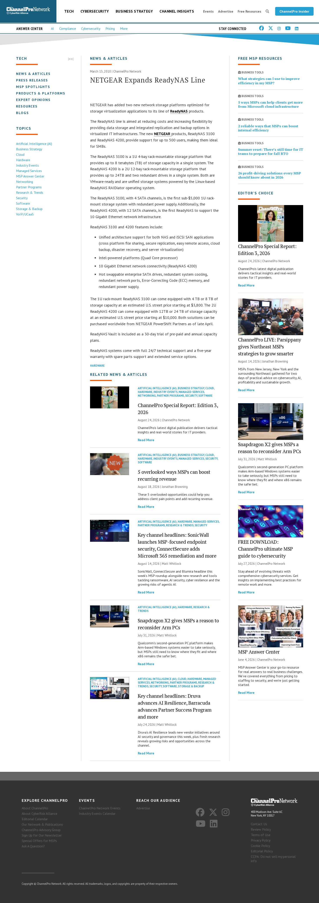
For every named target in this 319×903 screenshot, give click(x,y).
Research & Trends (29, 192)
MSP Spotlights (33, 87)
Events (208, 11)
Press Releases (32, 80)
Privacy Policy (260, 840)
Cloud (20, 154)
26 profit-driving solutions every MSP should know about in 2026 (269, 175)
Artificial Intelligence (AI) (34, 143)
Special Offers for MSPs (39, 840)
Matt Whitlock (171, 564)
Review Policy (261, 829)
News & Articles (33, 73)
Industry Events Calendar (97, 813)
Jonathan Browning (175, 487)
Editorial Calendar (35, 819)
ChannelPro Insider (294, 11)
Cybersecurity (95, 11)
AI (52, 28)
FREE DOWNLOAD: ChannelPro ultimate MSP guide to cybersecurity (265, 549)
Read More (146, 440)
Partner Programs (29, 187)
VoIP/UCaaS (25, 214)
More (124, 28)
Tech (69, 11)
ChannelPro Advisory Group (41, 830)
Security (22, 198)
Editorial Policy (262, 851)
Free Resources (249, 11)
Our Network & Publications (42, 824)
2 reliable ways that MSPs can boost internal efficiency (268, 128)
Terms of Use (260, 835)
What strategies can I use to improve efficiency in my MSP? (269, 80)
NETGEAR (162, 133)
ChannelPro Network (127, 71)
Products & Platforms (40, 93)
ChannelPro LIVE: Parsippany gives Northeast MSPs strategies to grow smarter (269, 346)
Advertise (225, 11)
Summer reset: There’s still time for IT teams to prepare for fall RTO (270, 151)
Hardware (23, 160)
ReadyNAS (179, 111)
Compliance (67, 28)
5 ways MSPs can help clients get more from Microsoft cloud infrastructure (270, 104)
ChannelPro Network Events (99, 808)
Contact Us (259, 824)
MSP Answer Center (30, 176)
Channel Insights (177, 11)
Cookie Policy (260, 845)
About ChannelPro (35, 808)
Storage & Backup (29, 209)
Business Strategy (134, 11)
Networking (24, 181)
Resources (27, 106)
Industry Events (27, 165)
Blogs (22, 113)
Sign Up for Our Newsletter (42, 835)
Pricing (110, 28)
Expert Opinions (33, 100)
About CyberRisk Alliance (39, 813)
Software (23, 203)
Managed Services (29, 171)
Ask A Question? (33, 846)
